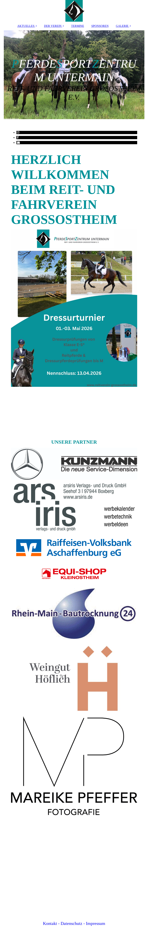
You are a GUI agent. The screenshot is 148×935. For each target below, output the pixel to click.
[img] (74, 11)
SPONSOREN (100, 25)
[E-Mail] (18, 142)
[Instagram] (17, 132)
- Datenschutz (70, 923)
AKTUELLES (25, 25)
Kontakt (50, 923)
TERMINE (77, 25)
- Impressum (94, 923)
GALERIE (122, 25)
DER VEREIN (53, 25)
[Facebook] (17, 137)
